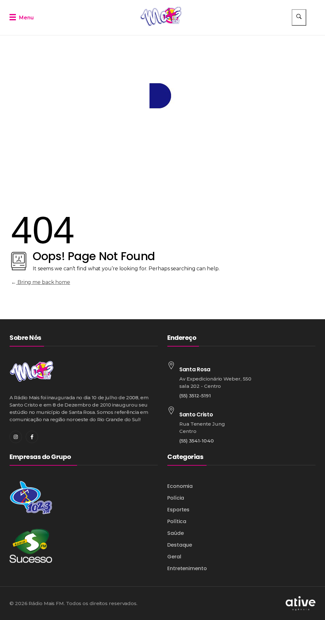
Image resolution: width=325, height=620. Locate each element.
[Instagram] (16, 437)
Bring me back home (43, 282)
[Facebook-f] (32, 437)
